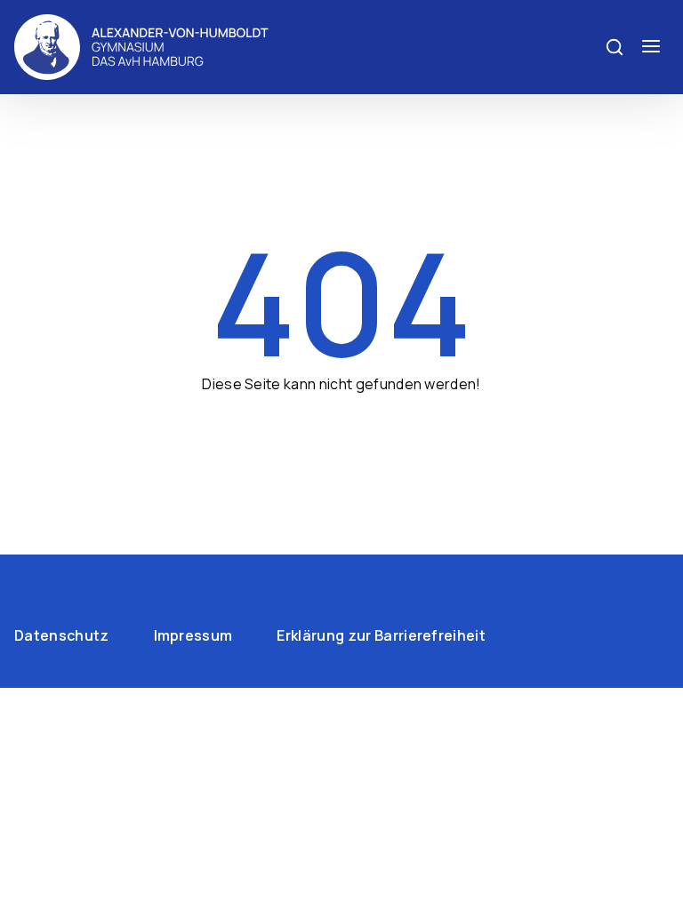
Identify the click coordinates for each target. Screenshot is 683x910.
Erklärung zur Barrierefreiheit (381, 635)
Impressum (193, 635)
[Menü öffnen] (651, 47)
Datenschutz (61, 635)
